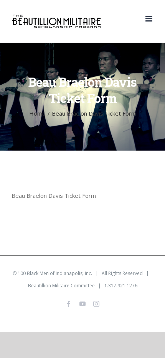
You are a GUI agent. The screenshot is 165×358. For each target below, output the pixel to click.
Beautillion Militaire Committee (61, 285)
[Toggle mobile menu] (149, 19)
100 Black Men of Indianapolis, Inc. (55, 273)
